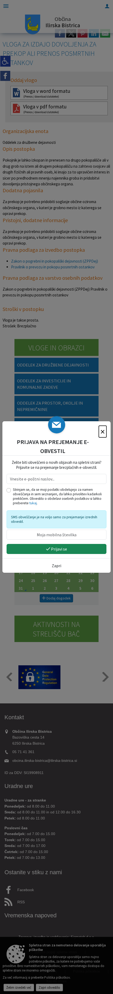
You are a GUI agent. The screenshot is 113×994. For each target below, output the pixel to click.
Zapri (56, 565)
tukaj (33, 503)
